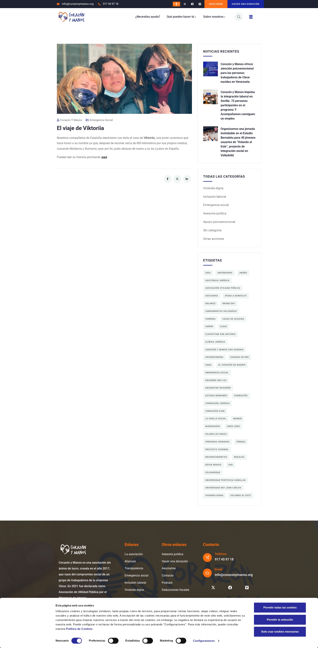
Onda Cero (233, 426)
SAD (230, 465)
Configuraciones (204, 640)
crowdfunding (214, 357)
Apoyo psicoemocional (219, 222)
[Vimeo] (200, 4)
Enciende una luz (216, 380)
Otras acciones (213, 239)
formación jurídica (217, 403)
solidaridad (212, 472)
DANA (208, 365)
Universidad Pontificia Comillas (225, 480)
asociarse (211, 296)
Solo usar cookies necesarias (280, 631)
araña (243, 273)
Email (218, 569)
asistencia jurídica (217, 280)
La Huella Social (215, 418)
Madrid (237, 418)
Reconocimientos (216, 457)
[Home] (71, 16)
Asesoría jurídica (214, 213)
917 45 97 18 (224, 559)
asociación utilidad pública (222, 288)
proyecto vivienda (216, 449)
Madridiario (212, 426)
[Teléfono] (207, 557)
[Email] (207, 573)
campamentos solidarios (221, 311)
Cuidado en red (239, 357)
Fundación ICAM (215, 411)
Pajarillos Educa (216, 434)
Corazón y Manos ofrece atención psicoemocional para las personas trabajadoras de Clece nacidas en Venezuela (237, 72)
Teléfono (221, 554)
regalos (239, 457)
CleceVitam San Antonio (220, 334)
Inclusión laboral (214, 196)
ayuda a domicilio (236, 296)
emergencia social (217, 372)
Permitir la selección (280, 619)
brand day (228, 303)
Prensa (240, 442)
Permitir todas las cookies (280, 607)
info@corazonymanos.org (234, 575)
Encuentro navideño (218, 388)
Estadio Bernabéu (216, 395)
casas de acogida (233, 319)
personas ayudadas (217, 442)
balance (210, 303)
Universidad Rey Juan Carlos (223, 488)
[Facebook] (192, 4)
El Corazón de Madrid (231, 365)
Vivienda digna (213, 188)
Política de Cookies (79, 628)
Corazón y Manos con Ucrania (224, 349)
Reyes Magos (213, 465)
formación (241, 395)
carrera (210, 319)
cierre (209, 326)
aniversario (225, 273)
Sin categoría (212, 230)
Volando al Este (240, 495)
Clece (223, 326)
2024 (208, 273)
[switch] (113, 641)
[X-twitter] (185, 4)
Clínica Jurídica (215, 342)
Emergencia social (216, 205)
